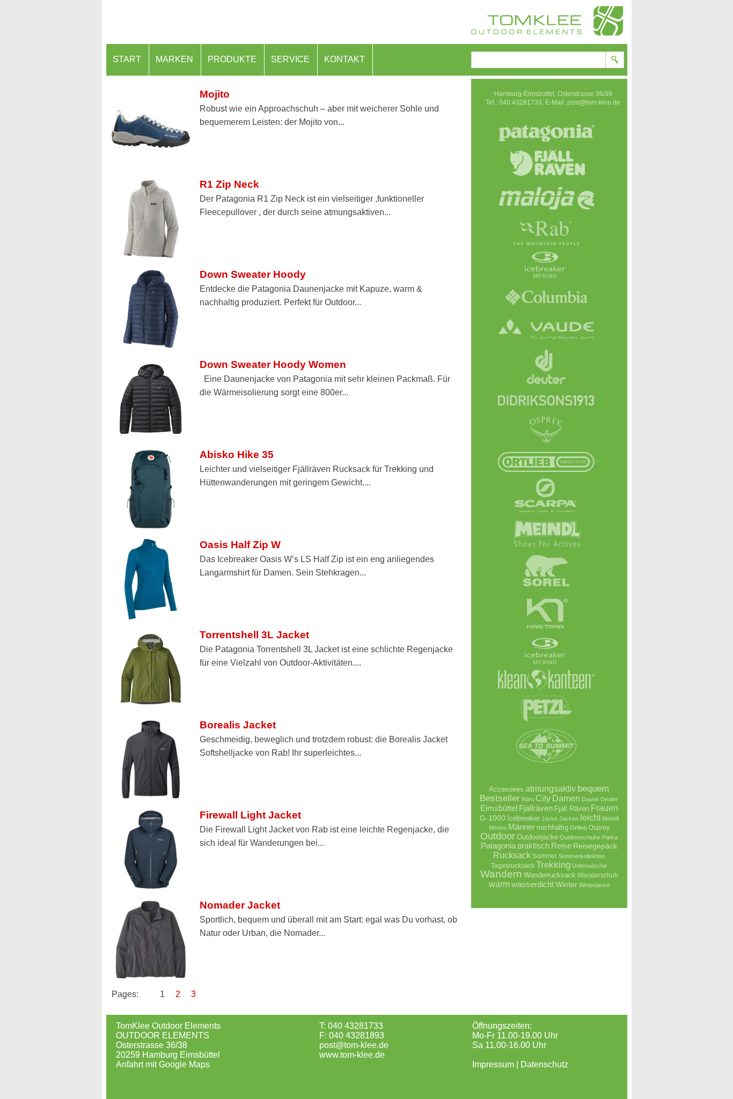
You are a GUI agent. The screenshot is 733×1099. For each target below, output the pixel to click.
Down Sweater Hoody (253, 274)
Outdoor (497, 836)
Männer (521, 826)
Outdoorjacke (537, 837)
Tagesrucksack (512, 865)
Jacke (549, 818)
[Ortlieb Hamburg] (546, 474)
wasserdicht (532, 884)
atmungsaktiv (550, 788)
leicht (590, 817)
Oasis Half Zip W (240, 544)
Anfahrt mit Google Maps (163, 1064)
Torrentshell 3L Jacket (254, 634)
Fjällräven (536, 808)
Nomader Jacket (240, 905)
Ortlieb (578, 827)
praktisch (533, 845)
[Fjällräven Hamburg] (546, 182)
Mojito (215, 94)
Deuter (609, 799)
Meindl (610, 818)
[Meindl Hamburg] (546, 550)
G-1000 (492, 818)
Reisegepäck (595, 846)
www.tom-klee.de (352, 1054)
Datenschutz (544, 1064)
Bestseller (500, 798)
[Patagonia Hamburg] (546, 147)
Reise (561, 845)
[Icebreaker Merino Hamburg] (546, 281)
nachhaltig (552, 827)
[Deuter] (546, 389)
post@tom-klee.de (354, 1045)
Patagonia (498, 845)
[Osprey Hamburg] (546, 446)
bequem (593, 789)
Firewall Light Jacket (250, 815)
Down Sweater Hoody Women (273, 364)
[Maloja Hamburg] (546, 217)
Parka (610, 837)
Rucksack (512, 855)
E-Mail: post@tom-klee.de (582, 102)
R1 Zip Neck (229, 184)
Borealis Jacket (238, 725)
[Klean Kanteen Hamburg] (546, 693)
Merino (498, 827)
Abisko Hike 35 (237, 454)
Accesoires (506, 789)
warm (499, 884)
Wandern (501, 874)
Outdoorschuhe (580, 837)
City (543, 798)
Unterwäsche (589, 865)
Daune (590, 799)
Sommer (544, 855)
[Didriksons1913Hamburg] (546, 414)
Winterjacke (594, 885)
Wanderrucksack (550, 875)
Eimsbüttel (498, 808)
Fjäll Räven (571, 809)
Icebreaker (523, 818)
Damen (566, 798)
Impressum (493, 1064)
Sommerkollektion (582, 856)
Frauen (604, 808)
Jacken (568, 818)
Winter (566, 884)
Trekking (553, 864)
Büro (528, 799)
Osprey (599, 827)
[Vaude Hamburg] (546, 346)
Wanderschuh (597, 875)
